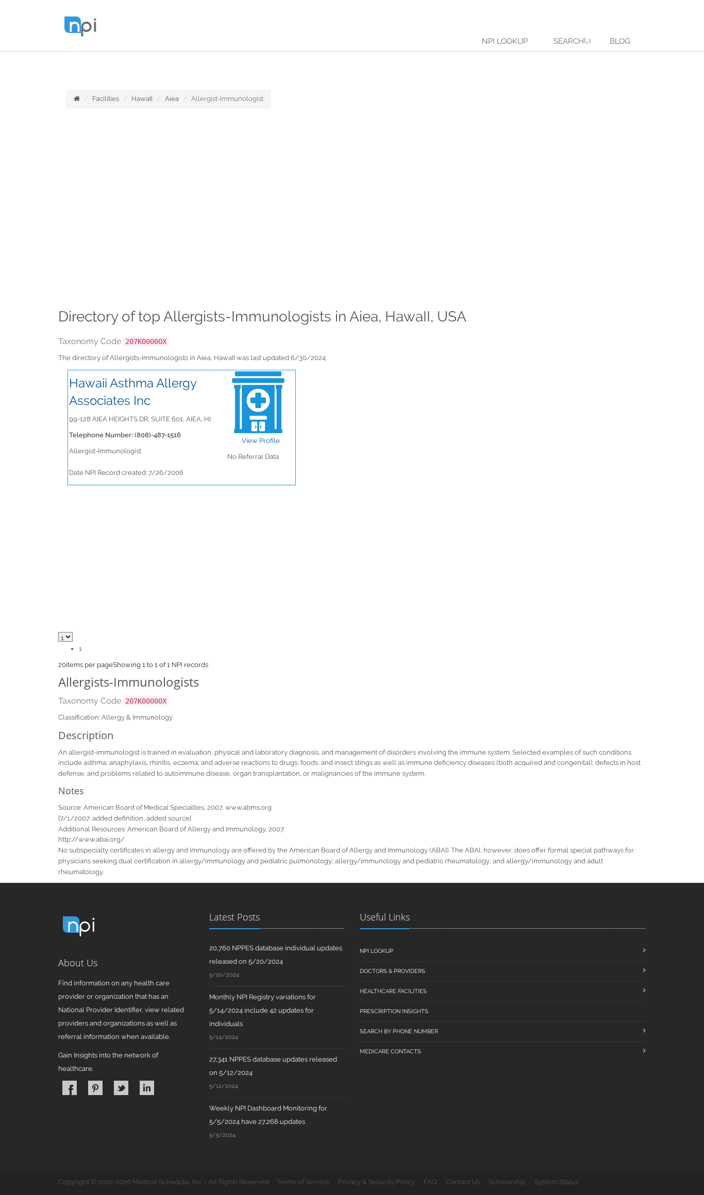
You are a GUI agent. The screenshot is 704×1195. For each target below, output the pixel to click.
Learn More (227, 65)
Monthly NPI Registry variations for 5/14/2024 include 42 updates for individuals (262, 1010)
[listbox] (62, 665)
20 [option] (62, 665)
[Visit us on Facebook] (69, 1088)
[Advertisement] (352, 212)
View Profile (261, 441)
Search (569, 41)
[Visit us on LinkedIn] (147, 1088)
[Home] (77, 99)
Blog (620, 41)
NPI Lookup (505, 41)
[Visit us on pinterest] (95, 1088)
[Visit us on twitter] (121, 1088)
